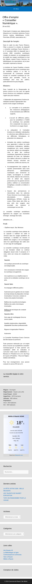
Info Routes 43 (8, 550)
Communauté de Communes (12, 554)
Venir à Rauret (8, 557)
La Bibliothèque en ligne (11, 552)
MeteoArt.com (19, 455)
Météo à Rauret (8, 559)
